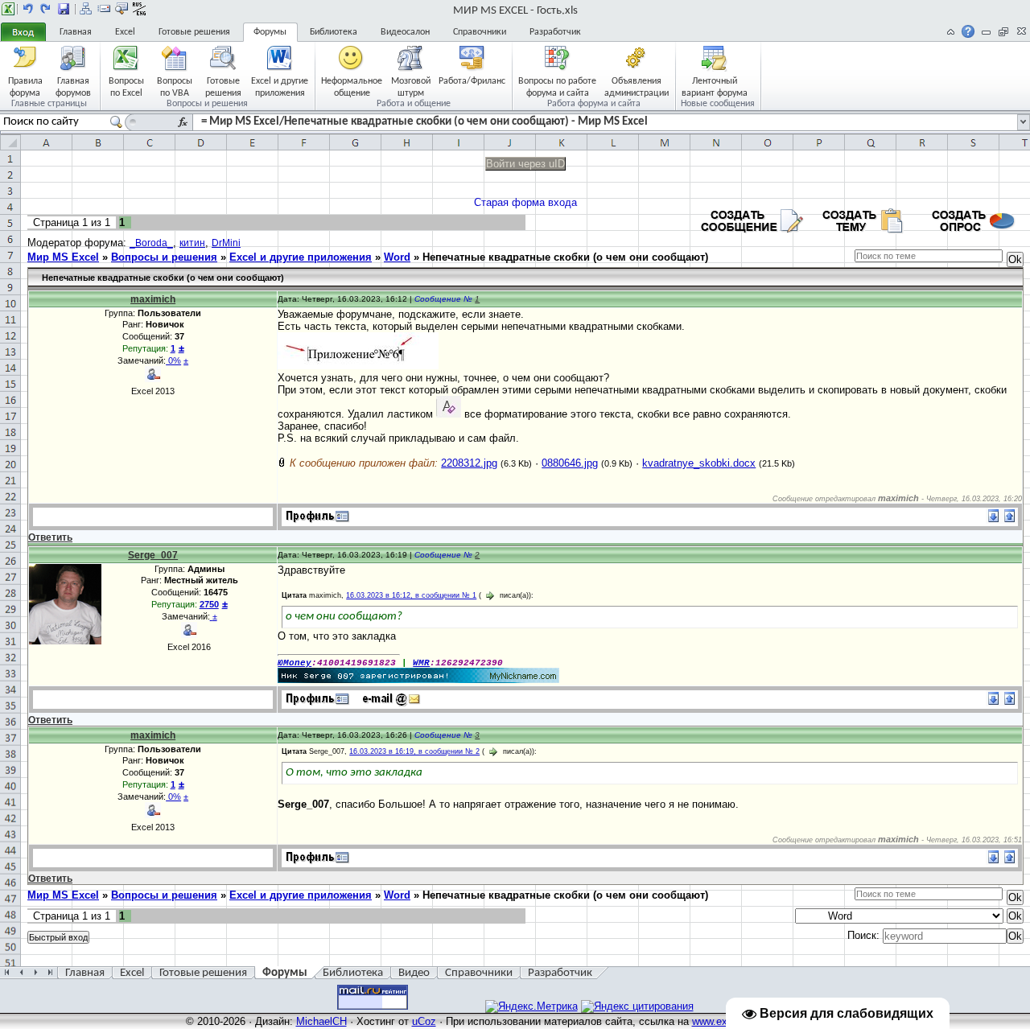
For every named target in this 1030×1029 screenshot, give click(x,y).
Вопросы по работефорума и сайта (557, 86)
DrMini (226, 243)
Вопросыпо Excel (126, 86)
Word (397, 257)
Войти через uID (525, 164)
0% (173, 360)
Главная (76, 32)
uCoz (424, 1021)
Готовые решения (194, 32)
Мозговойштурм (411, 86)
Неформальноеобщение (351, 86)
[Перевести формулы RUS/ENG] (139, 9)
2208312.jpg (469, 463)
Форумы (269, 32)
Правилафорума (25, 86)
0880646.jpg (570, 463)
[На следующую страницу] (46, 9)
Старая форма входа (525, 202)
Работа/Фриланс (472, 81)
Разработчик (555, 32)
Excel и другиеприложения (279, 86)
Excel (125, 32)
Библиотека (333, 32)
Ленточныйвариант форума (715, 86)
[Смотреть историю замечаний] (211, 616)
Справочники (479, 32)
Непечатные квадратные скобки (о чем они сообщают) (565, 257)
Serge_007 (153, 555)
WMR (421, 663)
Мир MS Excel (63, 257)
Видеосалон (405, 32)
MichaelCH (321, 1021)
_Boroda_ (151, 243)
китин (192, 243)
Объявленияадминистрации (636, 86)
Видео (414, 973)
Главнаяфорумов (73, 86)
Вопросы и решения (164, 257)
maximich (152, 299)
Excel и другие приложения (300, 257)
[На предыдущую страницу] (28, 9)
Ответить (50, 537)
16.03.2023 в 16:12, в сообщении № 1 (411, 595)
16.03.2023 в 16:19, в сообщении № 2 (414, 751)
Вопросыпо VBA (174, 86)
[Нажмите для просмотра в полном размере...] (358, 366)
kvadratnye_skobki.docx (699, 463)
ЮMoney (294, 663)
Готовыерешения (223, 86)
